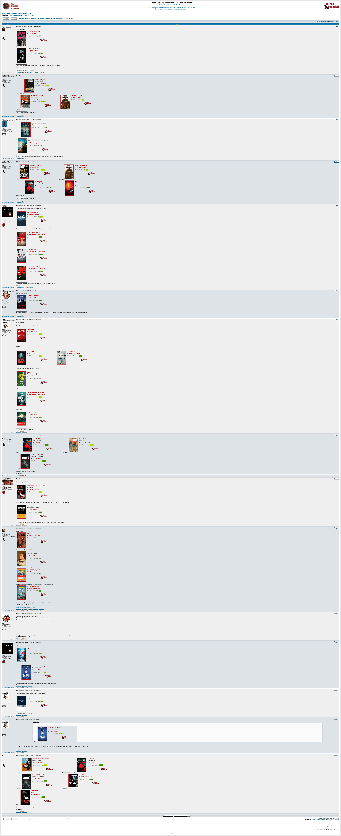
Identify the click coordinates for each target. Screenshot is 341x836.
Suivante (34, 15)
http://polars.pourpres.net (179, 4)
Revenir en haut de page (8, 72)
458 (19, 15)
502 (30, 15)
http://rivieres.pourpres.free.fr (165, 4)
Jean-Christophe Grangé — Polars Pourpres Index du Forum (33, 18)
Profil (157, 9)
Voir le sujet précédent (322, 21)
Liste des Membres (165, 7)
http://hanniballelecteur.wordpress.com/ (25, 70)
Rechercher (155, 7)
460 (23, 15)
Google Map (186, 7)
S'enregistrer (193, 7)
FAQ (150, 7)
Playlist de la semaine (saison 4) (16, 13)
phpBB (168, 832)
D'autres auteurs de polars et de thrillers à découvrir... (60, 18)
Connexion (186, 9)
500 (26, 15)
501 (28, 15)
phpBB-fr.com (173, 833)
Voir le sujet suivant (333, 21)
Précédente (11, 15)
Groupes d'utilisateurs (176, 7)
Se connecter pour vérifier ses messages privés (171, 9)
